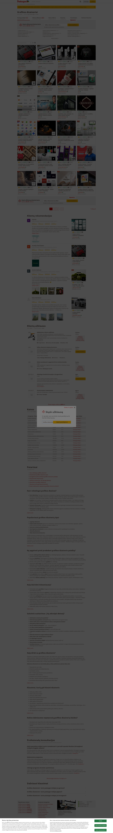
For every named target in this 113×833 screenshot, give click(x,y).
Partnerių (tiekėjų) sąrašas (55, 830)
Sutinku (100, 820)
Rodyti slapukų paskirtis (100, 830)
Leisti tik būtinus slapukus (100, 825)
